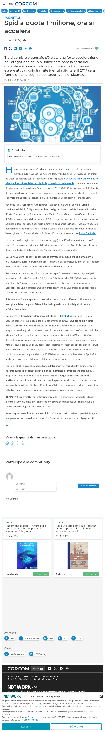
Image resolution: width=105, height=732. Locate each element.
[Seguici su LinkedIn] (49, 669)
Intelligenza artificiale (68, 11)
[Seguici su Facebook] (61, 669)
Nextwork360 (14, 691)
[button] (7, 4)
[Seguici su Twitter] (55, 669)
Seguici (36, 668)
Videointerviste (87, 11)
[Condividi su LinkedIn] (15, 48)
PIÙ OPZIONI (76, 726)
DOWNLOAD (41, 574)
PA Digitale (35, 11)
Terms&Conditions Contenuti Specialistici (26, 679)
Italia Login (68, 315)
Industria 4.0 (7, 11)
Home (7, 40)
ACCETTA (26, 726)
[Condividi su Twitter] (10, 48)
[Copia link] (25, 48)
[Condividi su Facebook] (5, 48)
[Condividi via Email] (20, 48)
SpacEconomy (21, 11)
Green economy (49, 11)
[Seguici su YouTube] (67, 669)
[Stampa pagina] (30, 48)
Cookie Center (52, 679)
